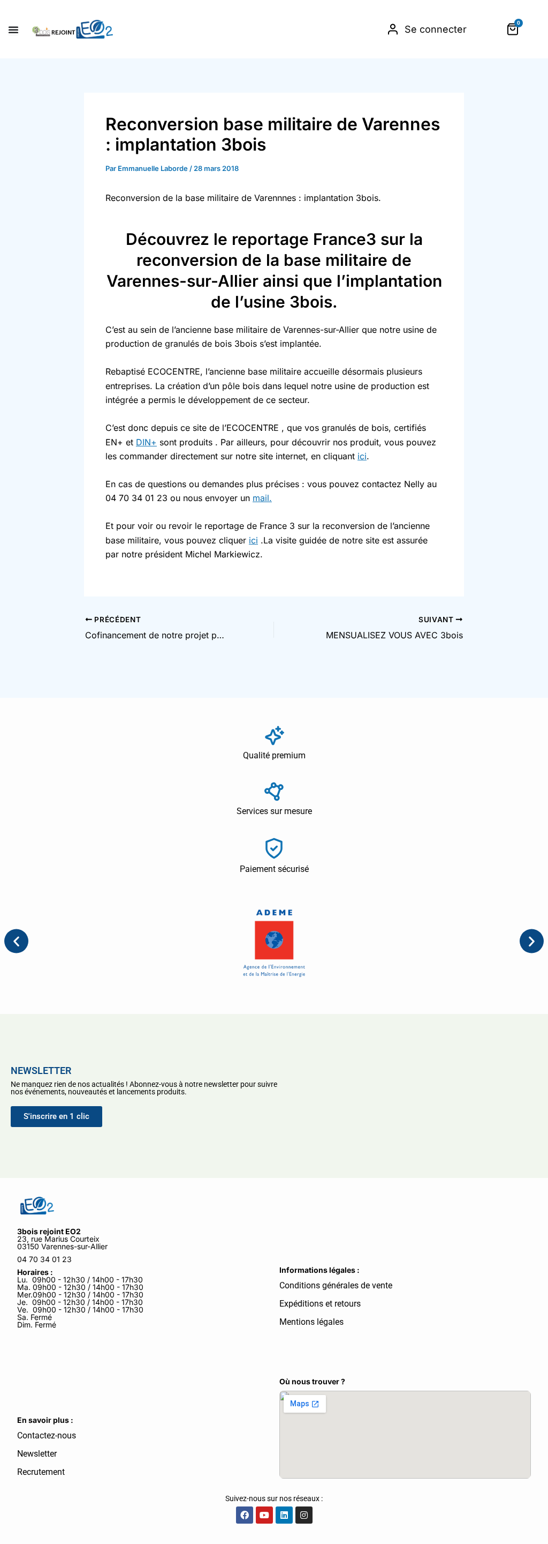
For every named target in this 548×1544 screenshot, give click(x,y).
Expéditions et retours (320, 1304)
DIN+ (146, 442)
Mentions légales (311, 1322)
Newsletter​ (37, 1454)
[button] (16, 941)
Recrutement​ (41, 1472)
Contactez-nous (46, 1435)
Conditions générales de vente (335, 1285)
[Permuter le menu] (13, 29)
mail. (262, 498)
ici (362, 456)
